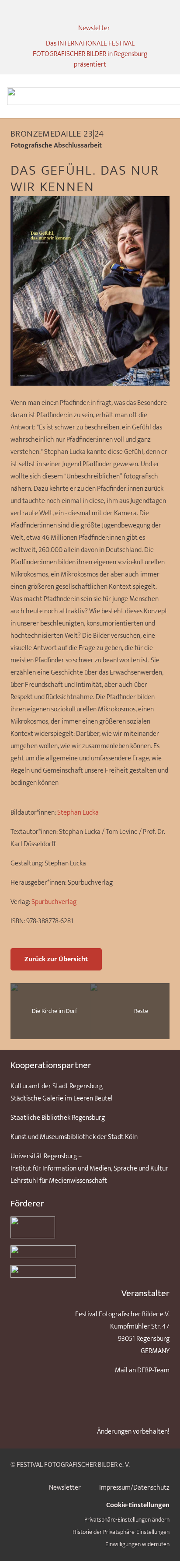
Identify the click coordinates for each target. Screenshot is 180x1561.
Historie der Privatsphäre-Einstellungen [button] (121, 1532)
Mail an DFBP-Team (142, 1370)
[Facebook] (90, 11)
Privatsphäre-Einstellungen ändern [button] (127, 1520)
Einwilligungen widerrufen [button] (137, 1544)
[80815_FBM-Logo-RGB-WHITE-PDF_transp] (90, 1271)
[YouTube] (104, 11)
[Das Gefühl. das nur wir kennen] (90, 202)
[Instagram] (76, 11)
